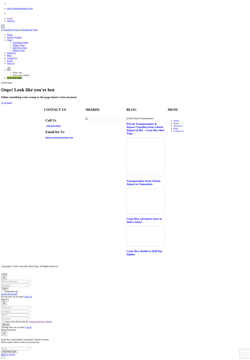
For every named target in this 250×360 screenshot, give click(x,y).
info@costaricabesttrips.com (20, 8)
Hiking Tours (19, 50)
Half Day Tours (20, 48)
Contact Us (12, 58)
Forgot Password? (9, 294)
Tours (9, 40)
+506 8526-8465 (53, 126)
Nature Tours (19, 45)
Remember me (11, 291)
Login (9, 18)
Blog (9, 55)
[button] (128, 69)
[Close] (4, 277)
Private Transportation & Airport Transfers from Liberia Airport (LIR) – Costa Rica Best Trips (145, 128)
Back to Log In (8, 354)
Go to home (6, 103)
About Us (11, 53)
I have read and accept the (28, 321)
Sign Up (11, 21)
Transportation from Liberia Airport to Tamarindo (143, 182)
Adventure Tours (20, 42)
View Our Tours (14, 78)
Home (10, 35)
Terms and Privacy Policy (40, 321)
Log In (28, 327)
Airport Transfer (14, 37)
